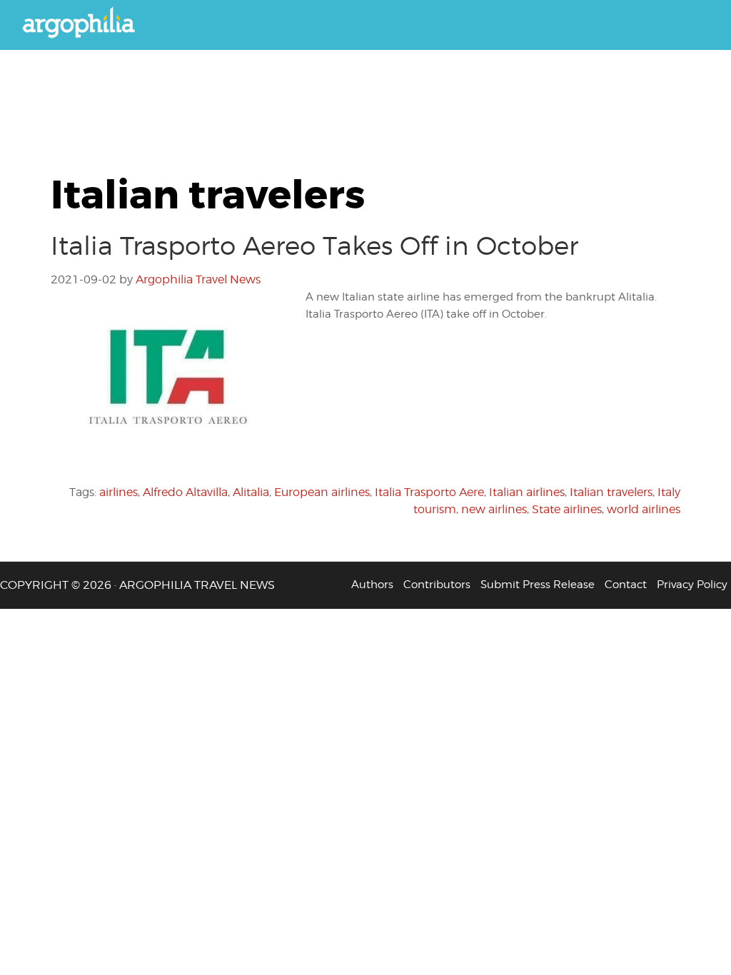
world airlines (643, 509)
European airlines (322, 492)
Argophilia (85, 23)
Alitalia (251, 492)
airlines (118, 492)
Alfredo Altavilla (185, 492)
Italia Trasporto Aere (429, 492)
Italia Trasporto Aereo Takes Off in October (314, 245)
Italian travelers (611, 492)
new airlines (494, 509)
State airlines (567, 509)
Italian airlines (527, 492)
